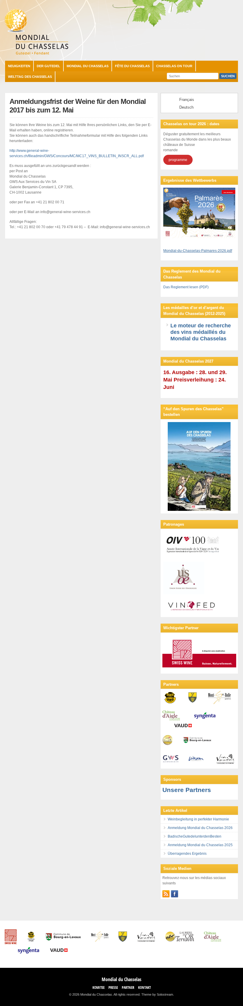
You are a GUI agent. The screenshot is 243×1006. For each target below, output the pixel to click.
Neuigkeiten (19, 66)
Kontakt (144, 987)
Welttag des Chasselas (30, 76)
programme (178, 160)
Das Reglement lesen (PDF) (186, 287)
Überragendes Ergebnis (187, 854)
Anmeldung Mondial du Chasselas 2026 (200, 828)
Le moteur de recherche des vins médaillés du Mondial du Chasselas (200, 332)
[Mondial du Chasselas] (36, 53)
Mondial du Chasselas (87, 66)
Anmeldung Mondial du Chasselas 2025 (200, 845)
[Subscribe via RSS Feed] (166, 893)
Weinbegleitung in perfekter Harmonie (198, 819)
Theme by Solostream (157, 994)
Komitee (98, 987)
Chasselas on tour (174, 66)
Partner (128, 987)
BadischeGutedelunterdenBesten (194, 836)
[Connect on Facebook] (174, 893)
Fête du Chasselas (132, 66)
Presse (113, 987)
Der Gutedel (48, 66)
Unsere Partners (186, 789)
